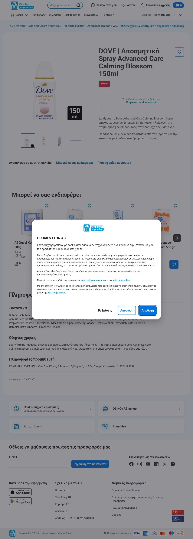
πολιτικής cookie (56, 292)
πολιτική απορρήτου (92, 280)
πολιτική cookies (121, 280)
